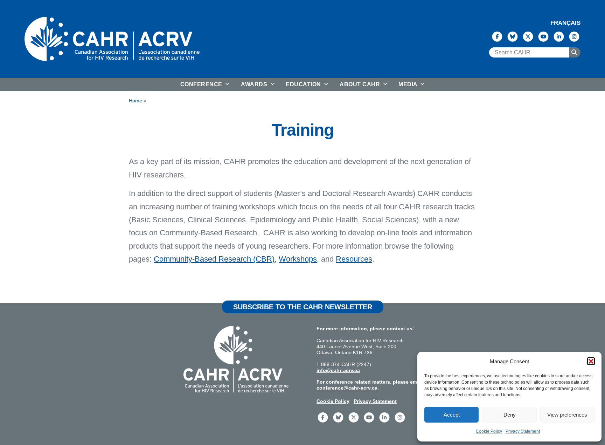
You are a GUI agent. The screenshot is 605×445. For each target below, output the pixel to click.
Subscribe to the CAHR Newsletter (302, 307)
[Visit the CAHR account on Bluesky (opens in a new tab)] (512, 36)
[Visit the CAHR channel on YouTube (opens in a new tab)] (543, 36)
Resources (354, 259)
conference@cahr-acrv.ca (347, 388)
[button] (590, 361)
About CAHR (361, 84)
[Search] (574, 52)
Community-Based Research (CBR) (214, 259)
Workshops (298, 259)
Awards (255, 84)
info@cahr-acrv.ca (338, 370)
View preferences (567, 415)
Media (408, 84)
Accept (452, 415)
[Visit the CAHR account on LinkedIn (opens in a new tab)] (558, 36)
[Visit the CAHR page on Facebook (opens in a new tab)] (497, 36)
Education (304, 84)
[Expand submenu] (227, 84)
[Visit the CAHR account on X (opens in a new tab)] (528, 36)
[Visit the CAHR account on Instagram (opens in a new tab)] (574, 36)
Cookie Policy (489, 431)
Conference (202, 84)
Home (135, 100)
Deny (509, 415)
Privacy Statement (523, 431)
